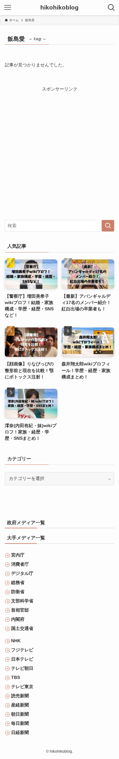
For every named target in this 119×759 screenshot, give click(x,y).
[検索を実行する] (108, 226)
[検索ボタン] (111, 7)
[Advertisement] (59, 152)
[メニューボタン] (7, 7)
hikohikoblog (59, 8)
